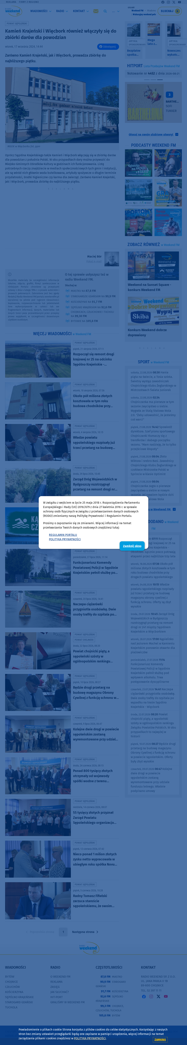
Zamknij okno (132, 546)
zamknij (160, 1039)
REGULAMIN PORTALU (63, 535)
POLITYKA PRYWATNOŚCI (65, 539)
